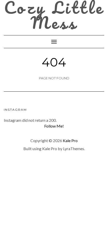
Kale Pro (70, 140)
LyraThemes (73, 148)
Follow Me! (54, 126)
